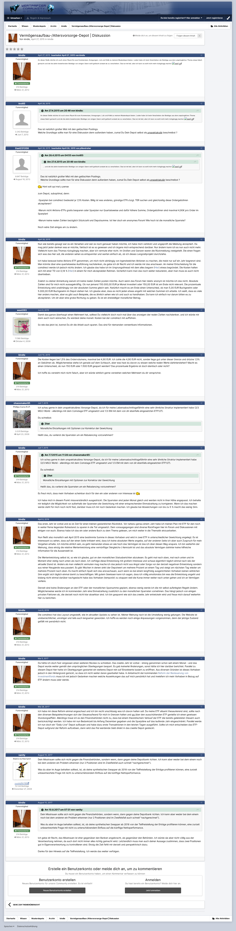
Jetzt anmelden (153, 890)
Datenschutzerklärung (27, 926)
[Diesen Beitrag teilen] (201, 55)
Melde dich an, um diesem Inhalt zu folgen (154, 35)
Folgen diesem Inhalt (186, 35)
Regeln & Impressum (40, 18)
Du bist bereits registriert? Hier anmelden (181, 18)
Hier (157, 267)
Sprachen (8, 926)
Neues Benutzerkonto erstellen (57, 890)
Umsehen (15, 18)
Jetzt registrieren (214, 18)
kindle (50, 39)
